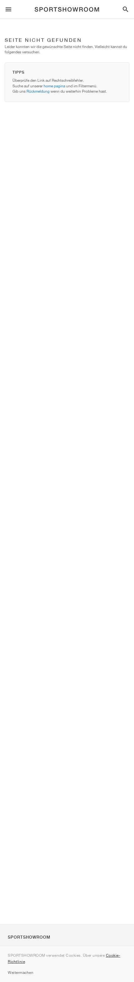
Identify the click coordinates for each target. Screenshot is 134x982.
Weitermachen (20, 972)
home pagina (54, 86)
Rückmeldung (38, 91)
